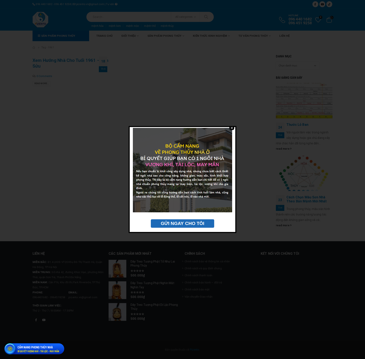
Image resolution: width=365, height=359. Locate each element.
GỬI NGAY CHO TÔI (182, 223)
